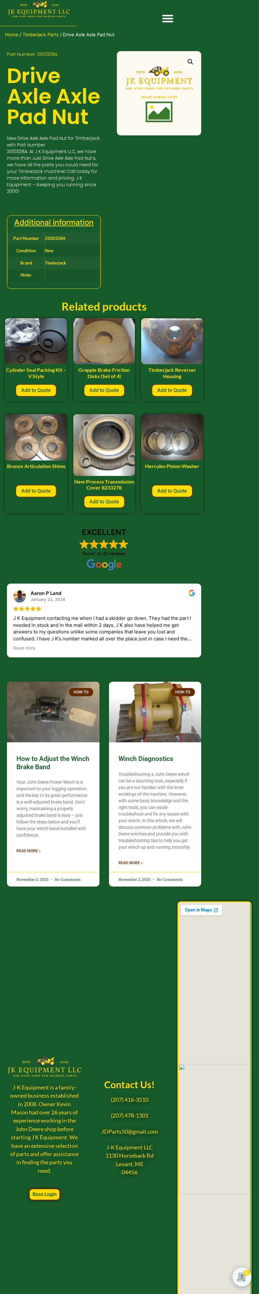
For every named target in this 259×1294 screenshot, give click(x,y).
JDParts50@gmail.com (129, 1131)
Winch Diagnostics (145, 759)
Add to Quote (36, 390)
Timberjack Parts (40, 35)
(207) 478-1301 (129, 1115)
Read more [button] (24, 647)
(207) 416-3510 (129, 1099)
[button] (167, 18)
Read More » (28, 851)
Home (11, 35)
